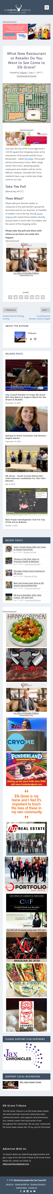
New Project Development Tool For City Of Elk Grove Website (25, 520)
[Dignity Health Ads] (26, 820)
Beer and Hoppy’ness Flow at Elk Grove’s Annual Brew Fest (29, 584)
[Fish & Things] (26, 996)
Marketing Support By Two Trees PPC (30, 1180)
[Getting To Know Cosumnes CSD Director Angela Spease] (26, 419)
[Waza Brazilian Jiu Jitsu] (26, 961)
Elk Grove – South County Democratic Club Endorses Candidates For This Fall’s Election (25, 478)
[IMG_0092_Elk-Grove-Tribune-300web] (26, 1031)
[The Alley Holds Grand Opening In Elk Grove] (8, 573)
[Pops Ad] (26, 681)
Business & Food (30, 552)
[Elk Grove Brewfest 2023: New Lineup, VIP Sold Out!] (8, 597)
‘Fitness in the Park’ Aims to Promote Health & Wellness (26, 560)
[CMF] (26, 926)
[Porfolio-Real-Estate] (26, 892)
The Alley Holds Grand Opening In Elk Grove (29, 572)
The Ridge (28, 158)
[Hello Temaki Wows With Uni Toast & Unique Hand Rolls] (8, 548)
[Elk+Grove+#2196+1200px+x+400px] (26, 32)
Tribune (23, 72)
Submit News (21, 1187)
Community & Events (26, 76)
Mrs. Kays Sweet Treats (30, 1082)
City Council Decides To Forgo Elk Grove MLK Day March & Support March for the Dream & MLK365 (25, 397)
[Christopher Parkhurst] (26, 275)
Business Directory (38, 1184)
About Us (9, 1184)
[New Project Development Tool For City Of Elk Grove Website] (26, 502)
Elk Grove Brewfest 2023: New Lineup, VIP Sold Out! (27, 596)
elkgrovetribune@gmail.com (16, 1164)
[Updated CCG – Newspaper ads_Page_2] (26, 145)
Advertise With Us (22, 1184)
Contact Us (32, 1187)
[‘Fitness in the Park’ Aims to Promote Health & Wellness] (8, 561)
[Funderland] (26, 785)
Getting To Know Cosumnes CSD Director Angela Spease (25, 436)
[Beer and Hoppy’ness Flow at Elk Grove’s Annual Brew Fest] (8, 585)
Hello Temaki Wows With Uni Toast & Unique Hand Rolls (30, 548)
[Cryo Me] (26, 750)
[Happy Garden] (26, 646)
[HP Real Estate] (26, 855)
